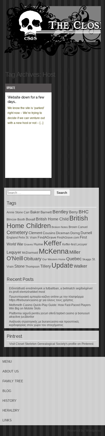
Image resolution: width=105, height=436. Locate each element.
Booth (21, 219)
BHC (84, 211)
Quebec (74, 258)
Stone (19, 266)
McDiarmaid (30, 252)
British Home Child (52, 219)
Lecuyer (81, 244)
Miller (74, 252)
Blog (6, 391)
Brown (73, 227)
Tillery (45, 266)
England (12, 237)
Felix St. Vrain (28, 237)
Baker (35, 212)
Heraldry (11, 410)
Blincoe (12, 219)
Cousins (49, 233)
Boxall (30, 219)
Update (11, 88)
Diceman (63, 233)
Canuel (83, 227)
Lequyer (14, 252)
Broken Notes (60, 227)
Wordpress (93, 430)
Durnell (86, 233)
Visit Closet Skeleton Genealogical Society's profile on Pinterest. (51, 344)
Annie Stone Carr (18, 212)
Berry (73, 212)
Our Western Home (53, 259)
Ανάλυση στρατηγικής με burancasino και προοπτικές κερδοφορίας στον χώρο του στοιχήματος (44, 323)
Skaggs (86, 259)
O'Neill (15, 258)
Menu (7, 361)
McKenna (54, 251)
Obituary (33, 258)
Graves (28, 244)
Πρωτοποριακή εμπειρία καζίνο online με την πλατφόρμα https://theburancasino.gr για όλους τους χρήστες (46, 298)
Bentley (60, 211)
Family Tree (12, 381)
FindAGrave (47, 237)
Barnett (46, 212)
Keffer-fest (69, 244)
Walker (80, 266)
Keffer (53, 243)
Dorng (75, 233)
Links (7, 420)
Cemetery (17, 232)
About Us (10, 371)
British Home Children (47, 222)
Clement (35, 233)
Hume (38, 244)
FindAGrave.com (68, 237)
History (9, 401)
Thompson (32, 266)
